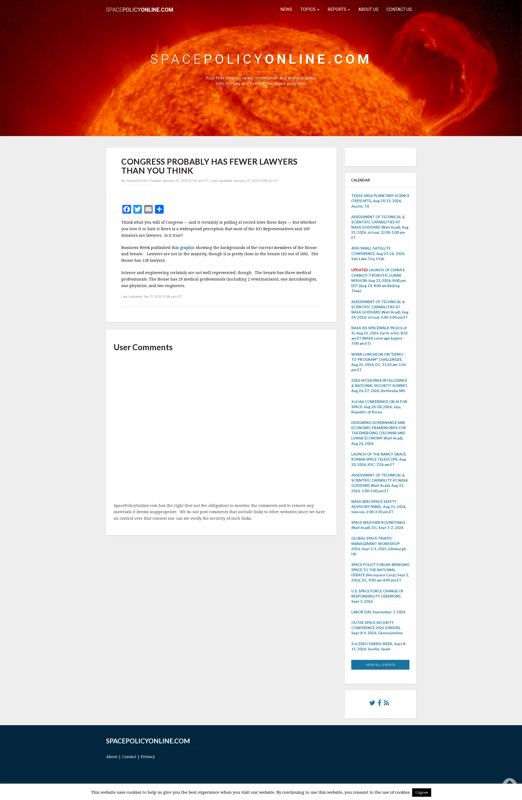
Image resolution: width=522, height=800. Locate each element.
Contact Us (399, 9)
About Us (368, 9)
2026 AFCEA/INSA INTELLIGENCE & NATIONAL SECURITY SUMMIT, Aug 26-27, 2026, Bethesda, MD (379, 385)
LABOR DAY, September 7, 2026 (378, 612)
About (111, 757)
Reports (337, 9)
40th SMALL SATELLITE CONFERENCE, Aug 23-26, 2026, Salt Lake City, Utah (378, 253)
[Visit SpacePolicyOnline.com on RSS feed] (386, 704)
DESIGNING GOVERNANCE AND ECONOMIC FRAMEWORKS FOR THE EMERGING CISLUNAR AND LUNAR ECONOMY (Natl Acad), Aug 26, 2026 (378, 433)
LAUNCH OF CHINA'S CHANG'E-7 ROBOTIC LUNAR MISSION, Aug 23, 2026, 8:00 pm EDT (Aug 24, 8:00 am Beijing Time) (378, 280)
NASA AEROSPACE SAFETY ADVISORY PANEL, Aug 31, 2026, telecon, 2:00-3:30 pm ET (378, 506)
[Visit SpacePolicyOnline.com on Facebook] (379, 704)
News (286, 9)
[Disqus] (221, 428)
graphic (188, 247)
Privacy (148, 757)
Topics (308, 9)
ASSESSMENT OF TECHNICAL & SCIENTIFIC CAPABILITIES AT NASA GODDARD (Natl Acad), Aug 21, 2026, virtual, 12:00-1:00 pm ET (380, 227)
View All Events (380, 665)
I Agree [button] (421, 792)
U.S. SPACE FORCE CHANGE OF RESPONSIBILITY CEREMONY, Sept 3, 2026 (377, 596)
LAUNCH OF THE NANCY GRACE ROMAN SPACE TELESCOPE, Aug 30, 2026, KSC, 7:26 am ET (378, 459)
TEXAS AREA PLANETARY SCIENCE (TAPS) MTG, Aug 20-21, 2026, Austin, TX (380, 200)
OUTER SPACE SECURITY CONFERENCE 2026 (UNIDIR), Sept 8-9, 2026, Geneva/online (377, 627)
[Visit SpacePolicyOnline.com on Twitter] (372, 704)
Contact (129, 757)
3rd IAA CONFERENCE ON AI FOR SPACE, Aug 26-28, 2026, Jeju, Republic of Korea (379, 406)
